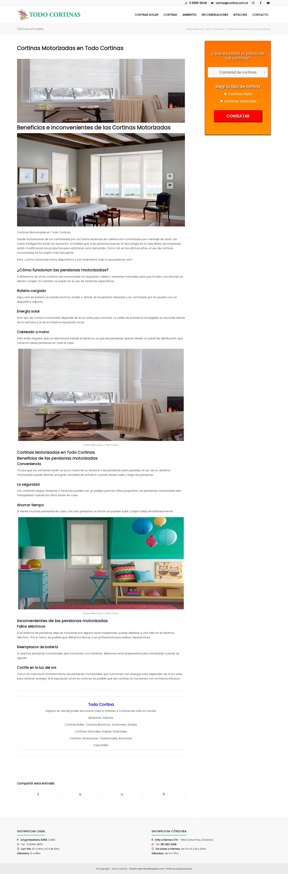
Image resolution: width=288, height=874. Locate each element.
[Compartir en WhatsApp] (122, 794)
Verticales (94, 731)
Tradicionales (108, 738)
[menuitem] (196, 3)
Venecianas (90, 738)
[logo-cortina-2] (48, 14)
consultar (237, 116)
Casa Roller (101, 745)
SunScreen (119, 725)
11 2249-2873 (34, 844)
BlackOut (104, 725)
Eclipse (106, 731)
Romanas (125, 738)
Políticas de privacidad (179, 868)
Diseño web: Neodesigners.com (147, 868)
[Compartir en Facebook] (38, 794)
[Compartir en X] (80, 794)
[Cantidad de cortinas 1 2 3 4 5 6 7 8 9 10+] (238, 72)
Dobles (132, 725)
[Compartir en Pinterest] (164, 794)
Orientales (120, 731)
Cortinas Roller (74, 725)
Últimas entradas (30, 29)
